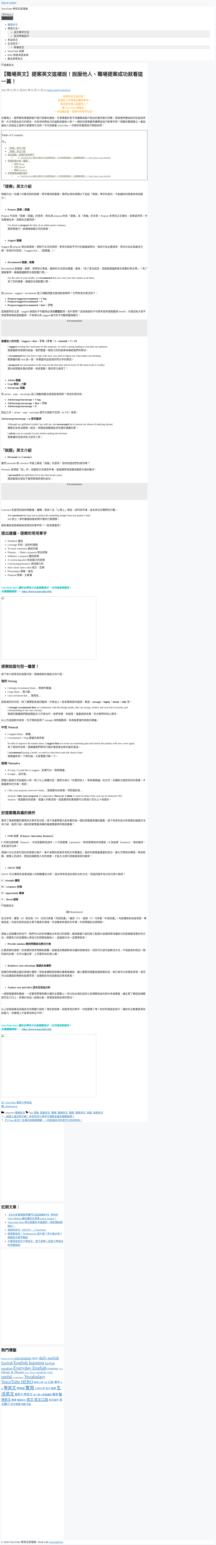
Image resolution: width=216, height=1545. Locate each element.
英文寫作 (54, 1400)
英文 (30, 1400)
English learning (29, 1362)
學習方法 (13, 28)
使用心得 (38, 1382)
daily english (49, 1358)
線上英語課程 (44, 1394)
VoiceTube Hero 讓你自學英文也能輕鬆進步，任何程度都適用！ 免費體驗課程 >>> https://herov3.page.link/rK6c (65, 158)
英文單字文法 (21, 32)
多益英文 (13, 39)
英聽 (23, 1404)
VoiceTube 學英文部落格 (14, 8)
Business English (7, 1358)
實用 (29, 1387)
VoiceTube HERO (17, 1381)
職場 (53, 1112)
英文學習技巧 (21, 36)
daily (35, 1358)
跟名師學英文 (15, 58)
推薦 (53, 1388)
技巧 (48, 1388)
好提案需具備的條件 (18, 173)
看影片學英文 (24, 1394)
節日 (35, 1395)
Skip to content (8, 2)
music (27, 1373)
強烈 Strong (19, 164)
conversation (22, 1358)
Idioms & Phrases (12, 1372)
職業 (71, 1112)
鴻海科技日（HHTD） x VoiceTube (27, 1230)
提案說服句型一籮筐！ (19, 161)
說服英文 (98, 1112)
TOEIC (50, 1372)
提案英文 (45, 1112)
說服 (89, 1112)
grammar (52, 1368)
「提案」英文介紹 (16, 148)
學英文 (10, 1388)
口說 (51, 1382)
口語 (45, 1382)
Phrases (33, 1372)
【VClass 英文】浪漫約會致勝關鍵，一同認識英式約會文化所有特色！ (43, 1120)
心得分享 (40, 1388)
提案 (36, 1112)
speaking (41, 1372)
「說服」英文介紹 (16, 151)
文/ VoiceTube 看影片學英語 (16, 1102)
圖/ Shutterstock (9, 1106)
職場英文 (13, 24)
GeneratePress (56, 1542)
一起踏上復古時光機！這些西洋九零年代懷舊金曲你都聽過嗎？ (39, 1116)
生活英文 (13, 43)
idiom (61, 1369)
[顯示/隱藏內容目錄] (3, 142)
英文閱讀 (15, 1404)
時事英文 (19, 47)
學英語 (21, 1388)
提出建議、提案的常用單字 (21, 154)
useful (6, 1376)
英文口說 (41, 1400)
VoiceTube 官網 (16, 51)
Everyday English (30, 1367)
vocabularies (18, 1377)
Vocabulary (34, 1376)
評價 (28, 1404)
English (7, 1363)
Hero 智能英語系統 (18, 55)
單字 (57, 1382)
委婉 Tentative (20, 170)
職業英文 (80, 1112)
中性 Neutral (19, 167)
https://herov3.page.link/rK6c (37, 591)
